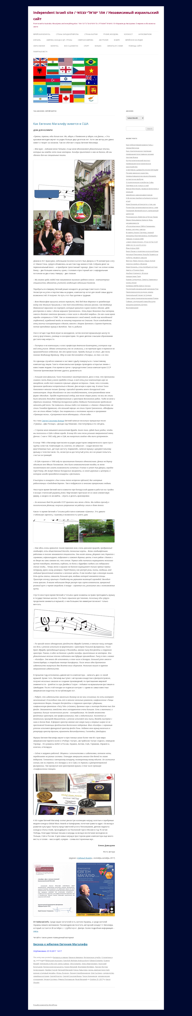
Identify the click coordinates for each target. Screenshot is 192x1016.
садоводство (108, 973)
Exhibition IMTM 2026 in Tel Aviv (138, 286)
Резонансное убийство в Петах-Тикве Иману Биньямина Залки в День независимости (142, 220)
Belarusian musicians (54, 960)
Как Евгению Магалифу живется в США (60, 124)
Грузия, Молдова (110, 34)
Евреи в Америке (76, 957)
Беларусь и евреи (60, 957)
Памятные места (40, 52)
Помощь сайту (135, 46)
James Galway (63, 963)
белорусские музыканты (53, 967)
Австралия (103, 40)
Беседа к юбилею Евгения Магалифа (60, 944)
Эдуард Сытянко (50, 979)
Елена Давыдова (80, 970)
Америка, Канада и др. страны (59, 40)
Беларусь (55, 46)
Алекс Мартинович (90, 963)
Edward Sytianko (96, 960)
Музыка (98, 46)
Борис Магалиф (71, 967)
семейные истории (41, 976)
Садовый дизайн (84, 858)
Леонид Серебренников (80, 973)
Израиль (37, 40)
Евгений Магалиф (65, 970)
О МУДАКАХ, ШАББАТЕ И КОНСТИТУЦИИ (142, 170)
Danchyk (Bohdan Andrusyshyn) (76, 960)
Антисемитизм (145, 34)
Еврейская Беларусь (41, 34)
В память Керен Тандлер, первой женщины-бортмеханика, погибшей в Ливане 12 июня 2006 (142, 235)
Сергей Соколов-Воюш (72, 976)
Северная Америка (85, 40)
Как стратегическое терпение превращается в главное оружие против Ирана (140, 154)
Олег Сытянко (96, 973)
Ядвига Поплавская (66, 979)
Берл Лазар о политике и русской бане (142, 251)
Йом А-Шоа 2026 (132, 248)
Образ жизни (39, 46)
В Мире (117, 40)
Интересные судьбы (92, 957)
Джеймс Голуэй (51, 970)
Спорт (86, 46)
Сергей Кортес (56, 976)
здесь (35, 931)
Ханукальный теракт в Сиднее (139, 295)
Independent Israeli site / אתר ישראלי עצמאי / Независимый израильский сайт (96, 15)
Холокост (128, 34)
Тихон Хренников (89, 976)
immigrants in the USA (48, 963)
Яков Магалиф (81, 979)
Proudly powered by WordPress (45, 1005)
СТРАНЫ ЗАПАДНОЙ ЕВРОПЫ (67, 34)
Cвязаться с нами (115, 46)
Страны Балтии (91, 34)
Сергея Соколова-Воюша (53, 420)
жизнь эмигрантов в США (98, 970)
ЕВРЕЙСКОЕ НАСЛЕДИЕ (134, 40)
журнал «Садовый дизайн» (44, 973)
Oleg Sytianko (75, 963)
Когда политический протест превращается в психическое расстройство (138, 163)
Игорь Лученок (62, 973)
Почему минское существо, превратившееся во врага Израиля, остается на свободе (141, 176)
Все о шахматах (71, 46)
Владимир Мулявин (86, 967)
